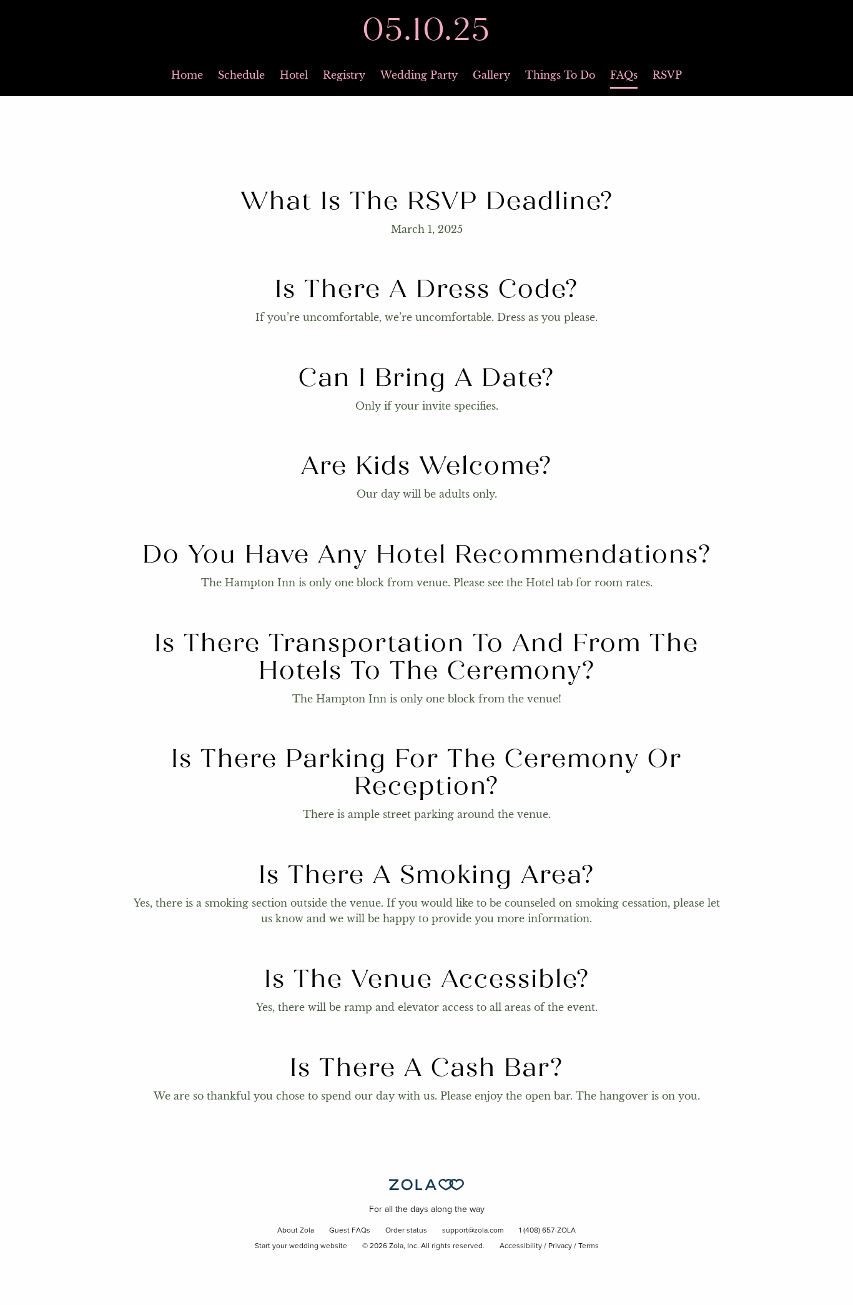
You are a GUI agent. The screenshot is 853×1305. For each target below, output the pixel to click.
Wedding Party (419, 75)
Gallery (491, 75)
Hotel (294, 75)
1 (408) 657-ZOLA (547, 1230)
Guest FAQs (349, 1230)
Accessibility (521, 1246)
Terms (588, 1246)
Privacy (560, 1246)
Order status (406, 1230)
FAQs (624, 75)
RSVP (667, 75)
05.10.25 (426, 29)
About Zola (295, 1230)
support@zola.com (473, 1230)
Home (187, 75)
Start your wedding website (301, 1246)
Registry (344, 75)
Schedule (241, 75)
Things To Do (560, 75)
